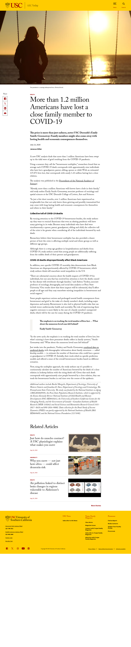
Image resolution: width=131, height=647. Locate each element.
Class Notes (89, 522)
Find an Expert (112, 520)
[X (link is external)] (5, 103)
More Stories (96, 505)
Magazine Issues (90, 525)
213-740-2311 (9, 528)
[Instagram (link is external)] (17, 548)
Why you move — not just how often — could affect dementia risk (45, 464)
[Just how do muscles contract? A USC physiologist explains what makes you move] (84, 443)
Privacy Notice (91, 549)
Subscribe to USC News (70, 520)
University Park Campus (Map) (13, 526)
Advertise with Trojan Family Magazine (92, 538)
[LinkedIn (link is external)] (5, 108)
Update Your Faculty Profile (114, 527)
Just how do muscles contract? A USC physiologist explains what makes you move (47, 442)
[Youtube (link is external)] (23, 548)
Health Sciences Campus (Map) (14, 532)
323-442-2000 (9, 534)
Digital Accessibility (121, 549)
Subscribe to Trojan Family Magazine (93, 533)
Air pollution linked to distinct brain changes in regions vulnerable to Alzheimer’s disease (47, 488)
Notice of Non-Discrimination (106, 549)
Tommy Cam (8, 538)
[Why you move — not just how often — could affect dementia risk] (84, 465)
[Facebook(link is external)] (5, 98)
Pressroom (111, 531)
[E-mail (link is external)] (5, 113)
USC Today (32, 5)
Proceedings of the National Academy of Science (62, 182)
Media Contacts (113, 523)
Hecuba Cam (9, 541)
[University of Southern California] (13, 5)
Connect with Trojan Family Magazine (94, 529)
